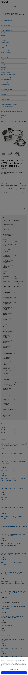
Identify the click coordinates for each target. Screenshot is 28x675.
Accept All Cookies (14, 672)
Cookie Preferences (14, 669)
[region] (14, 666)
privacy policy (17, 663)
